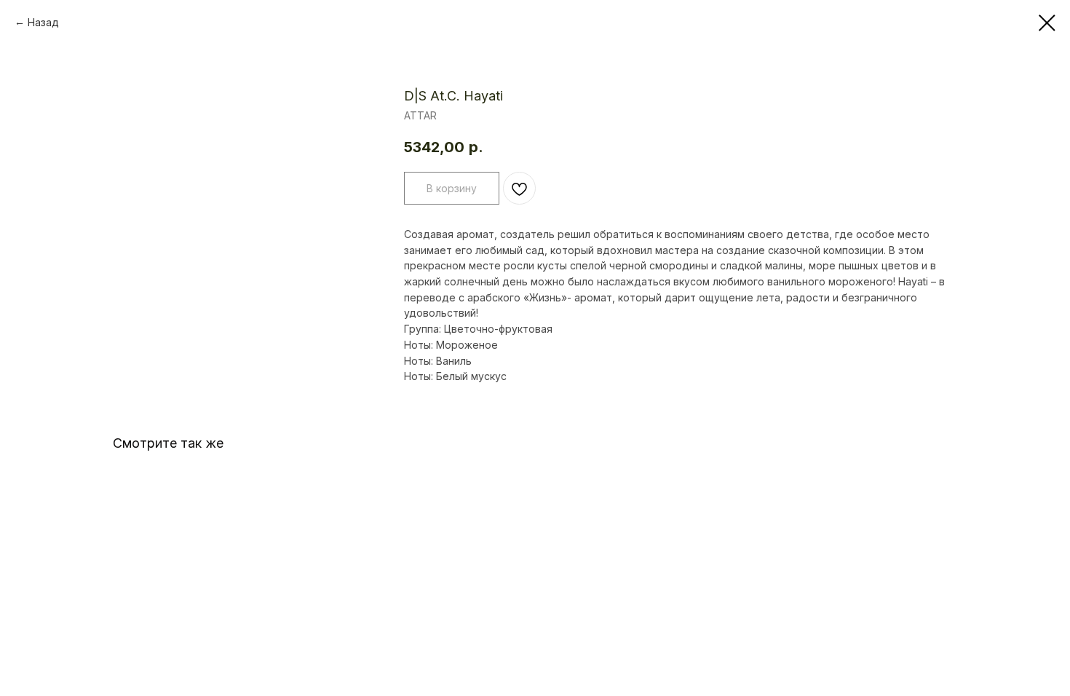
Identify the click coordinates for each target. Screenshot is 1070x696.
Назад (43, 22)
